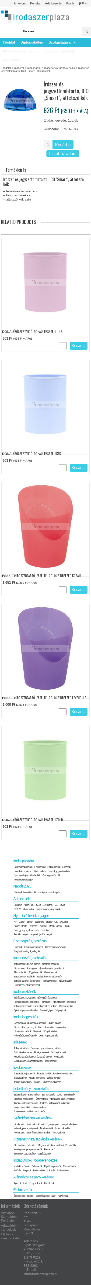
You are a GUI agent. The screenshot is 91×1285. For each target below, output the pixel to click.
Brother (49, 921)
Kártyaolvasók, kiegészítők (48, 909)
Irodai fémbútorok (22, 1166)
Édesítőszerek (42, 1195)
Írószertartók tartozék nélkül (59, 68)
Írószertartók (34, 68)
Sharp (66, 926)
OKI (56, 921)
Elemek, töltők (48, 1094)
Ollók (41, 1035)
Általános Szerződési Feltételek (9, 1217)
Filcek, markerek (41, 1052)
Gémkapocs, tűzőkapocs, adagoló (30, 1022)
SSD (38, 904)
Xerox (59, 926)
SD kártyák (47, 904)
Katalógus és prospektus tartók (28, 1149)
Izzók (59, 1094)
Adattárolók (21, 899)
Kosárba (63, 144)
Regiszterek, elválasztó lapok (27, 985)
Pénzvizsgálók (66, 1006)
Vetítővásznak (44, 1153)
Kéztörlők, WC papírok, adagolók (54, 1103)
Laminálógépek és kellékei (45, 1006)
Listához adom (63, 153)
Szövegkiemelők (58, 1052)
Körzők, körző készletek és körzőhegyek (33, 1056)
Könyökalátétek (50, 1031)
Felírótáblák (46, 1001)
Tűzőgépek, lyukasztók (24, 997)
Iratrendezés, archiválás (30, 958)
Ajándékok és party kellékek (33, 1177)
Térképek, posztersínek (25, 1153)
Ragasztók (61, 1027)
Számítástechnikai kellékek (32, 1118)
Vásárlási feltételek (59, 51)
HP (15, 921)
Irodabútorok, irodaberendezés (35, 1160)
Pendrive (18, 904)
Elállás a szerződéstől (10, 1236)
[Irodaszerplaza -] (35, 17)
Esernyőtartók (69, 1166)
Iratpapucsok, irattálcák (24, 976)
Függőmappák (35, 972)
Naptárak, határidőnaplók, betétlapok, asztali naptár (37, 892)
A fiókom (20, 3)
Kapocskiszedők (46, 1027)
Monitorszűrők (46, 1128)
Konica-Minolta (20, 926)
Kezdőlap (6, 68)
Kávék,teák (63, 1195)
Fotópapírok (40, 866)
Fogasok (27, 1170)
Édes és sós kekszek (24, 1195)
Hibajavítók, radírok (22, 1031)
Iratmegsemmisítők (23, 1006)
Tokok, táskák (58, 1132)
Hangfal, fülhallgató (69, 1124)
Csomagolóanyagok (33, 947)
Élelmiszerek (22, 1190)
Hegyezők (58, 1056)
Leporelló (66, 866)
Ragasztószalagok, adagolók (27, 951)
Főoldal (9, 42)
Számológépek (47, 1010)
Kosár (70, 3)
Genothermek (50, 972)
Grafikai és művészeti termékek (28, 1060)
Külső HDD (29, 904)
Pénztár (35, 3)
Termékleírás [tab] (16, 170)
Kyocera (33, 926)
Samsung (39, 921)
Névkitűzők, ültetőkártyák (25, 1035)
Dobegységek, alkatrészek (26, 930)
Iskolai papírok (20, 1077)
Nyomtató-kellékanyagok (31, 916)
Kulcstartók (49, 1183)
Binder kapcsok (55, 1022)
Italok (53, 1195)
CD (56, 904)
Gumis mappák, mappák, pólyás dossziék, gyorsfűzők (39, 968)
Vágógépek (61, 1010)
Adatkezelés (53, 3)
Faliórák (17, 1170)
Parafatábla (70, 1145)
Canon (22, 921)
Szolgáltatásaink (62, 42)
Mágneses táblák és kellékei (50, 1145)
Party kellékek (35, 1183)
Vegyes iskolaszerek (52, 1082)
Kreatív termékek (37, 1077)
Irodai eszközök (24, 992)
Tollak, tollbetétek (21, 1048)
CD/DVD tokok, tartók (24, 909)
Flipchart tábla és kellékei (25, 1145)
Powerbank (19, 1132)
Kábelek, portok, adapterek (26, 1128)
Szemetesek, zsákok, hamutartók (29, 1111)
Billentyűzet (19, 1124)
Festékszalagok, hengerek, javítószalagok (33, 934)
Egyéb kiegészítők (52, 1166)
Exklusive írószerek (23, 1052)
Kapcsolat (11, 60)
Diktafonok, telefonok (35, 1124)
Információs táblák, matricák (62, 1098)
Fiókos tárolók (20, 972)
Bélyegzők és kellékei (47, 997)
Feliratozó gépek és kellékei (26, 1001)
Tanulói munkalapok (23, 1082)
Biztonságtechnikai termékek (27, 1094)
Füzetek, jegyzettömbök (59, 871)
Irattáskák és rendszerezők (49, 976)
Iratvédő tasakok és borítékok (27, 980)
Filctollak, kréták (44, 1073)
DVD (62, 904)
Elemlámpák (69, 1094)
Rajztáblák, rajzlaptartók (24, 1073)
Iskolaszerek (22, 1068)
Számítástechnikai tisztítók (38, 1132)
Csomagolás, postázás (29, 941)
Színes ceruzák (53, 1077)
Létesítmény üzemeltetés (31, 1089)
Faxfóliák (45, 930)
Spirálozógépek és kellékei (26, 1010)
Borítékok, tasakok (22, 871)
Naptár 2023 (22, 886)
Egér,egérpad (52, 1124)
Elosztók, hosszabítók (24, 1098)
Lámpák (51, 1170)
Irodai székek (39, 1170)
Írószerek (19, 68)
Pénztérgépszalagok (23, 879)
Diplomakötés (32, 42)
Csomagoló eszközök (55, 947)
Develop (64, 921)
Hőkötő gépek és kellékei (64, 1001)
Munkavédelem (39, 1107)
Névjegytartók (65, 980)
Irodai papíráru (23, 861)
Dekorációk (37, 1166)
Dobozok (18, 947)
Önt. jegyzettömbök (51, 875)
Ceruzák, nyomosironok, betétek (46, 1048)
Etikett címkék (39, 871)
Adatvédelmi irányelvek (10, 1227)
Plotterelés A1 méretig (21, 51)
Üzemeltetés (42, 1098)
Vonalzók (37, 1031)
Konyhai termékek (22, 1107)
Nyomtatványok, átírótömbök (27, 875)
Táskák (37, 1082)
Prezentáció (49, 1149)
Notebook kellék (62, 1128)
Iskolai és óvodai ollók (63, 1073)
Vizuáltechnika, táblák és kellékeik (37, 1139)
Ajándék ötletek (21, 1183)
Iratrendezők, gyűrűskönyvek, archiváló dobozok (36, 963)
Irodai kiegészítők (25, 1017)
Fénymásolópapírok (23, 866)
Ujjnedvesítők (51, 1035)
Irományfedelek (50, 980)
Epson (30, 921)
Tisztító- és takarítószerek (26, 1103)
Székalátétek (63, 1170)
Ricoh (51, 926)
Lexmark (43, 926)
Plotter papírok (53, 866)
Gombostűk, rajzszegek (25, 1027)
